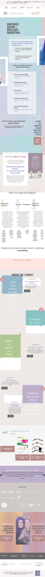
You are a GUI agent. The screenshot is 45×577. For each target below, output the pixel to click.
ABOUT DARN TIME (23, 2)
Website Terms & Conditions (22, 563)
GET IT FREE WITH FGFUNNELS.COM (35, 13)
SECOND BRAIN (14, 2)
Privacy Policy (23, 564)
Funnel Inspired (16, 13)
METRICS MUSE (36, 1)
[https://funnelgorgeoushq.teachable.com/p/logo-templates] (37, 444)
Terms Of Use (30, 563)
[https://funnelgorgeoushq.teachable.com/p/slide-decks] (22, 444)
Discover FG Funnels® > (22, 260)
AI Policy (28, 564)
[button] (1, 475)
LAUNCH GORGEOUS (17, 1)
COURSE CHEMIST (27, 1)
